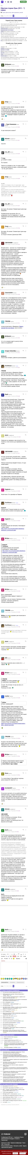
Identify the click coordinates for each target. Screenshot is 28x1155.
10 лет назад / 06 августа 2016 (12, 337)
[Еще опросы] (17, 22)
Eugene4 (7, 489)
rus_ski (7, 152)
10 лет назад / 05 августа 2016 (12, 323)
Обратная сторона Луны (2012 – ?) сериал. (13, 9)
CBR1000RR (8, 243)
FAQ (2, 1144)
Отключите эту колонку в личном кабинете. (10, 1104)
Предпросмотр (20, 982)
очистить (3, 961)
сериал (3, 12)
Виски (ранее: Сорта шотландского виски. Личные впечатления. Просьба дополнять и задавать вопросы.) (15, 1031)
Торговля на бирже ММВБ (8, 1025)
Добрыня (8, 64)
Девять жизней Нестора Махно (12, 327)
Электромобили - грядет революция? (11, 1003)
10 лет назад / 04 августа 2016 (12, 244)
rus (11, 958)
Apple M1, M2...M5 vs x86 (8, 1015)
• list (18, 956)
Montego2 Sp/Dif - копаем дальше (10, 1093)
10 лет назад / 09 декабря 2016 (12, 626)
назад (2, 15)
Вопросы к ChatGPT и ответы (9, 1009)
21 (15, 44)
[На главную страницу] (2, 2)
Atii (6, 658)
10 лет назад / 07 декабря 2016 (12, 612)
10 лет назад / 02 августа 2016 (12, 153)
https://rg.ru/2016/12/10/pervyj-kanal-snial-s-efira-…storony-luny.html (13, 724)
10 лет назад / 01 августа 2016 (12, 103)
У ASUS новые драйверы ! (8, 1092)
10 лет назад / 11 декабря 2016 (12, 738)
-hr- (9, 958)
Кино (2, 5)
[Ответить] (23, 64)
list (21, 956)
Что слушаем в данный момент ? (10, 1022)
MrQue (7, 538)
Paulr (6, 394)
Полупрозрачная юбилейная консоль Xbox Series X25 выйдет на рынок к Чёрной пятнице (14, 1072)
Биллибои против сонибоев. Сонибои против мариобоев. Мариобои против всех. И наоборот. (15, 1008)
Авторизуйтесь (4, 982)
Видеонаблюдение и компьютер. (10, 1098)
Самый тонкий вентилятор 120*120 (11, 1040)
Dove (6, 773)
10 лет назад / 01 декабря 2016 (12, 491)
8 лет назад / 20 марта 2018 (12, 931)
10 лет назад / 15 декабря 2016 (12, 789)
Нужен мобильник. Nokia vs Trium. (10, 1097)
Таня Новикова (11, 124)
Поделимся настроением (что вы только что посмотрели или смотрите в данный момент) (15, 1000)
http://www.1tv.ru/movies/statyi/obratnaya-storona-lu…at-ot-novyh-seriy (12, 529)
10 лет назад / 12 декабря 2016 (12, 775)
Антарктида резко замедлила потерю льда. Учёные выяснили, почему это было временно (14, 1052)
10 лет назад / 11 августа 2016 (12, 367)
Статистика (7, 1144)
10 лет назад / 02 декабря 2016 (12, 504)
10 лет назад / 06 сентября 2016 (13, 436)
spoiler (3, 956)
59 (15, 22)
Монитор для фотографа (8, 1024)
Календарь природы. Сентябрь (10, 1047)
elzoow (7, 138)
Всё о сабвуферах (7, 1002)
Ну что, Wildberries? (7, 1011)
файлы (18, 958)
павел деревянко (15, 12)
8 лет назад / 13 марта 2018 (12, 831)
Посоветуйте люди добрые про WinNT (11, 1087)
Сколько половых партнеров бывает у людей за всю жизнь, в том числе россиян (14, 997)
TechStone (8, 366)
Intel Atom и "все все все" (8, 1019)
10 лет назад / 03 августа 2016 (12, 228)
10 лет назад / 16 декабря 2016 (12, 810)
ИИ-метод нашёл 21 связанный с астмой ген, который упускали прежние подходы (14, 1075)
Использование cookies (7, 1146)
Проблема (6, 1038)
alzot (6, 435)
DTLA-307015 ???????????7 (8, 1086)
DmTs (6, 830)
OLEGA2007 (8, 788)
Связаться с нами (5, 1143)
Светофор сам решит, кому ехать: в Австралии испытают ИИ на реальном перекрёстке (15, 1063)
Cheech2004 (9, 293)
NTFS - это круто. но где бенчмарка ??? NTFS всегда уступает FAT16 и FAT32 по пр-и (13, 1090)
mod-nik (12, 22)
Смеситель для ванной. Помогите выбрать (12, 1020)
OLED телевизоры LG (7, 1017)
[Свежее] (8, 2)
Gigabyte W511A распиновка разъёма (11, 1041)
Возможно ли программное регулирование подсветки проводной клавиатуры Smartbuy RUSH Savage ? (15, 1044)
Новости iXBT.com (5, 1049)
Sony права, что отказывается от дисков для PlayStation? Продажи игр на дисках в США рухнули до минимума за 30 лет (15, 1068)
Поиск (23, 1143)
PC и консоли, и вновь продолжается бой (11, 992)
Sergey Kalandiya (10, 351)
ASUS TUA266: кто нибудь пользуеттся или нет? (12, 1100)
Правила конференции (16, 1143)
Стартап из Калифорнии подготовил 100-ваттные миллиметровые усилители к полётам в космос (13, 1077)
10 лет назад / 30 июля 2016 (12, 66)
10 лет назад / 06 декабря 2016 (12, 591)
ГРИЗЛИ (7, 321)
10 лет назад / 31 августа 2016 (12, 396)
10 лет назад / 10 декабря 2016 (12, 674)
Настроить (22, 1153)
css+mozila (5, 1102)
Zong (6, 102)
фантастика (8, 12)
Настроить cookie (18, 1146)
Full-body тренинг (6, 1005)
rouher (7, 696)
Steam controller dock (8, 1037)
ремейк (21, 12)
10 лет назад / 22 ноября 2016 (12, 453)
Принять (15, 1153)
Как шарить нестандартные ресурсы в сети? (12, 1095)
